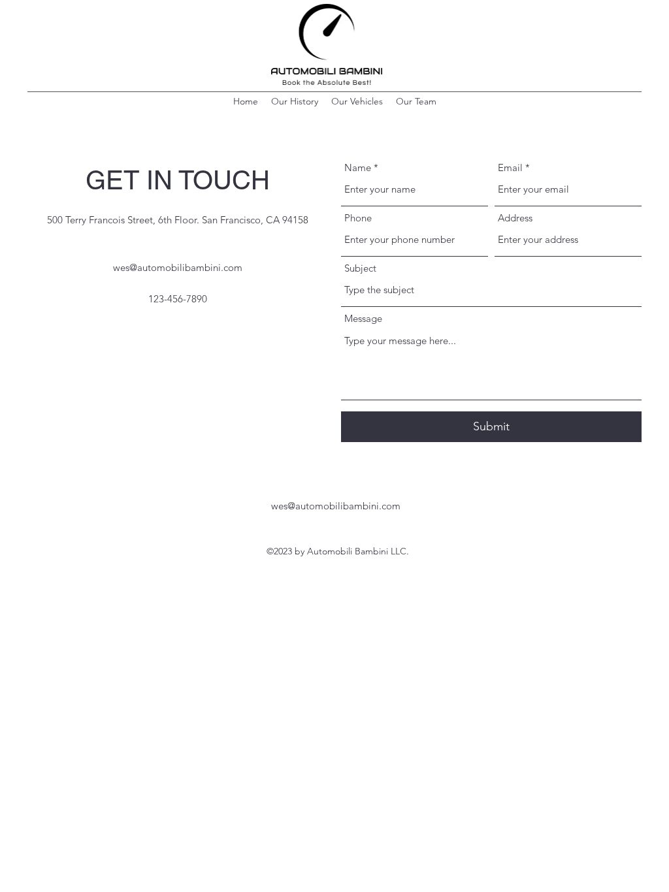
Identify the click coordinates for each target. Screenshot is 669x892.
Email (510, 167)
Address (515, 218)
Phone (358, 218)
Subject (360, 268)
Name (357, 167)
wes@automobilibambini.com (177, 267)
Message (363, 318)
